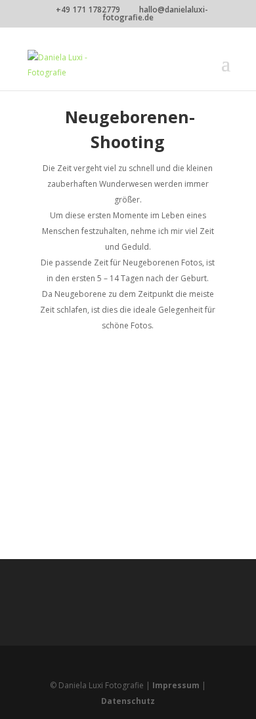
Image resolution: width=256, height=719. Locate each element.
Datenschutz (128, 701)
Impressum (176, 685)
